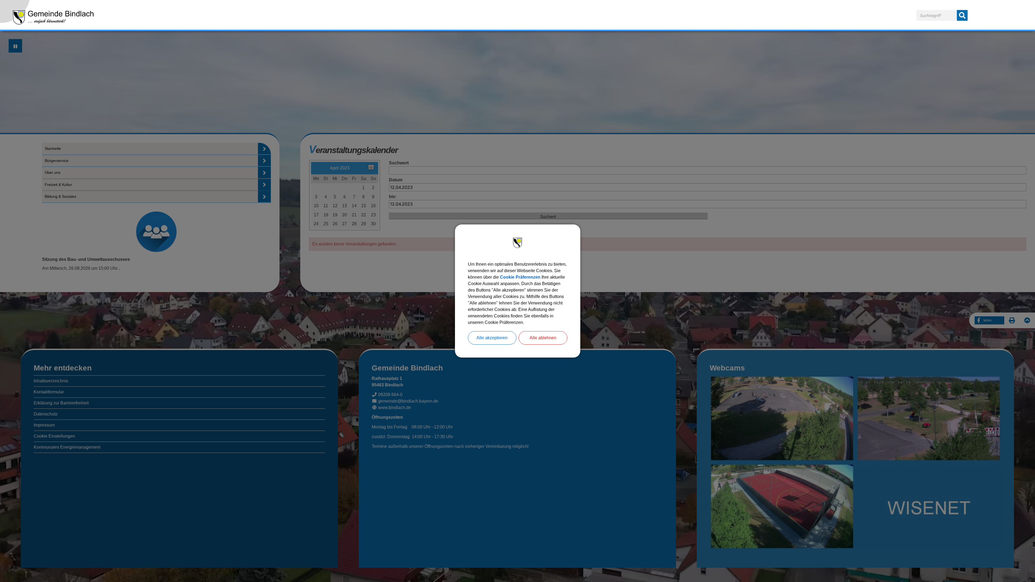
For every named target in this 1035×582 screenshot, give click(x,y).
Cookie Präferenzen (520, 277)
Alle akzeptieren (492, 337)
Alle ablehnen (543, 337)
